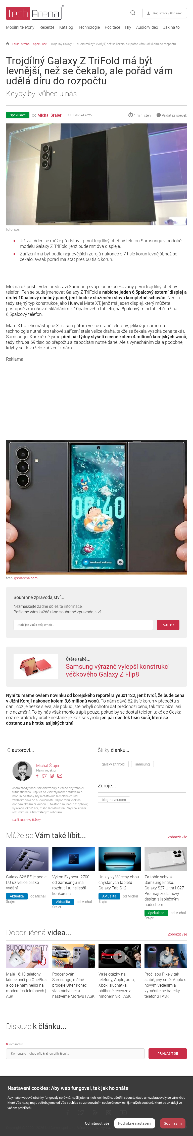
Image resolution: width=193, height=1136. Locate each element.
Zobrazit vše (177, 837)
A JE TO (168, 625)
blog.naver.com (114, 800)
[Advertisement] (96, 397)
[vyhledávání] (132, 13)
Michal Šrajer (49, 115)
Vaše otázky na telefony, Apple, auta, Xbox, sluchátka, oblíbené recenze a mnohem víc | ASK (117, 985)
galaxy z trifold (113, 764)
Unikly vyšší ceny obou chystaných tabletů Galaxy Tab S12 (119, 882)
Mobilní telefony (20, 27)
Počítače (112, 27)
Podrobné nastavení (134, 1123)
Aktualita (17, 896)
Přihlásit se (168, 1053)
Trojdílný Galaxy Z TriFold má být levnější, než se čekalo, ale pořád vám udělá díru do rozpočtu (113, 44)
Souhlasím (173, 1123)
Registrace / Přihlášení (168, 13)
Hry (128, 27)
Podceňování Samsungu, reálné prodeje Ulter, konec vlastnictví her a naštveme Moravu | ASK (73, 985)
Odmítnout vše (97, 1123)
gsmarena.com (25, 578)
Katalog (66, 27)
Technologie (89, 27)
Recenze (46, 27)
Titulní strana (20, 44)
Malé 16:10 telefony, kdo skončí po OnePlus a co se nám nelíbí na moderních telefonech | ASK (26, 985)
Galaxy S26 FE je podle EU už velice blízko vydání (26, 882)
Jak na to (171, 27)
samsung (142, 764)
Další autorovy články (26, 820)
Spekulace (40, 44)
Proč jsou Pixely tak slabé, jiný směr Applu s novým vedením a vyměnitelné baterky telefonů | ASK (165, 985)
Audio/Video (147, 27)
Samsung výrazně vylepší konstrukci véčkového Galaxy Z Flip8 (118, 670)
